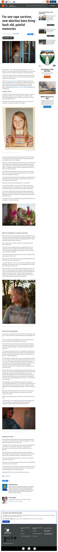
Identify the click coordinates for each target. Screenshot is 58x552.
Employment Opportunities (37, 533)
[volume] (6, 5)
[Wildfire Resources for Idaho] (47, 88)
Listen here (47, 76)
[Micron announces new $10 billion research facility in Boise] (42, 31)
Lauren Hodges (16, 33)
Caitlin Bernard (13, 81)
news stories (30, 69)
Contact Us (34, 531)
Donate (53, 1)
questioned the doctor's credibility (19, 87)
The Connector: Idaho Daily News (47, 70)
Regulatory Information (48, 528)
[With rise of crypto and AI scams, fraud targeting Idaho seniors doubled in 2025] (42, 17)
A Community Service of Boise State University (48, 534)
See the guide (47, 106)
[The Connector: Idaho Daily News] (47, 58)
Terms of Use (35, 536)
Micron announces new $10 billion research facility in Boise (51, 30)
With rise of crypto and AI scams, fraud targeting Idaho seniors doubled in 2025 (51, 18)
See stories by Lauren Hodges (15, 501)
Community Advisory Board (26, 536)
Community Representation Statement (37, 528)
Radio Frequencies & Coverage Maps (47, 531)
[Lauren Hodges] (4, 500)
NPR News (7, 476)
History (22, 531)
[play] (3, 5)
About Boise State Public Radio (25, 528)
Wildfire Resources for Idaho (47, 97)
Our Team (23, 533)
